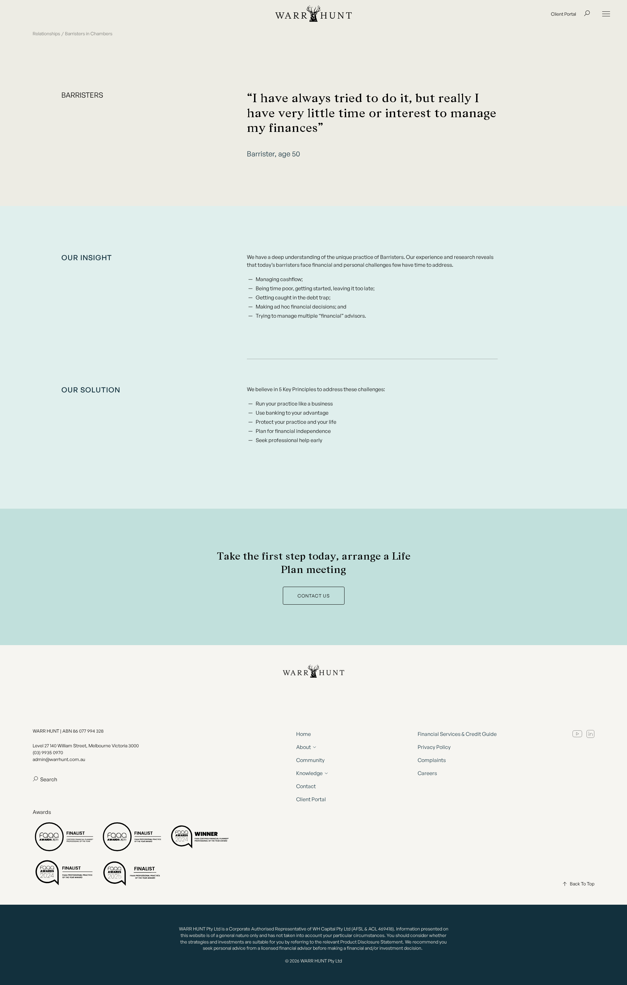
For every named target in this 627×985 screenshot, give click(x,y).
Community (310, 760)
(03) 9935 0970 (48, 752)
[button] (606, 14)
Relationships (46, 33)
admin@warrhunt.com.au (59, 759)
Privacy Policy (434, 747)
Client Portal (563, 14)
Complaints (432, 760)
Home (303, 734)
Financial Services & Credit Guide (457, 734)
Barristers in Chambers (88, 33)
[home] (313, 14)
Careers (427, 773)
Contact (306, 786)
